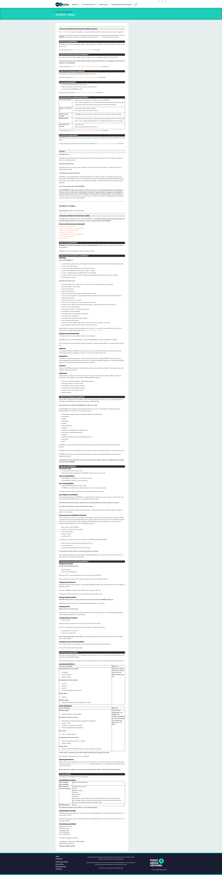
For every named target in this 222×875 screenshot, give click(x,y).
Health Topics (103, 4)
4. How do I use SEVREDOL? (66, 232)
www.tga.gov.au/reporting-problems (80, 764)
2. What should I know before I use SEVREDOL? (71, 228)
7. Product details (63, 238)
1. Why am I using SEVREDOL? (67, 226)
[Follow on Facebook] (159, 1)
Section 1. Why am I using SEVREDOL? (82, 50)
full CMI (63, 32)
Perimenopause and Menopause (121, 4)
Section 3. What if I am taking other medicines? (86, 77)
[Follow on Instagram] (162, 1)
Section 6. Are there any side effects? (106, 143)
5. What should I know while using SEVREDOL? (71, 234)
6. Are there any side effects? (66, 236)
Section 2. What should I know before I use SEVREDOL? (86, 66)
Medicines (75, 4)
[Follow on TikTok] (165, 1)
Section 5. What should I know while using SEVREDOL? (86, 130)
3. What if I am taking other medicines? (69, 230)
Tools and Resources (88, 4)
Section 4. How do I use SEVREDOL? (85, 92)
